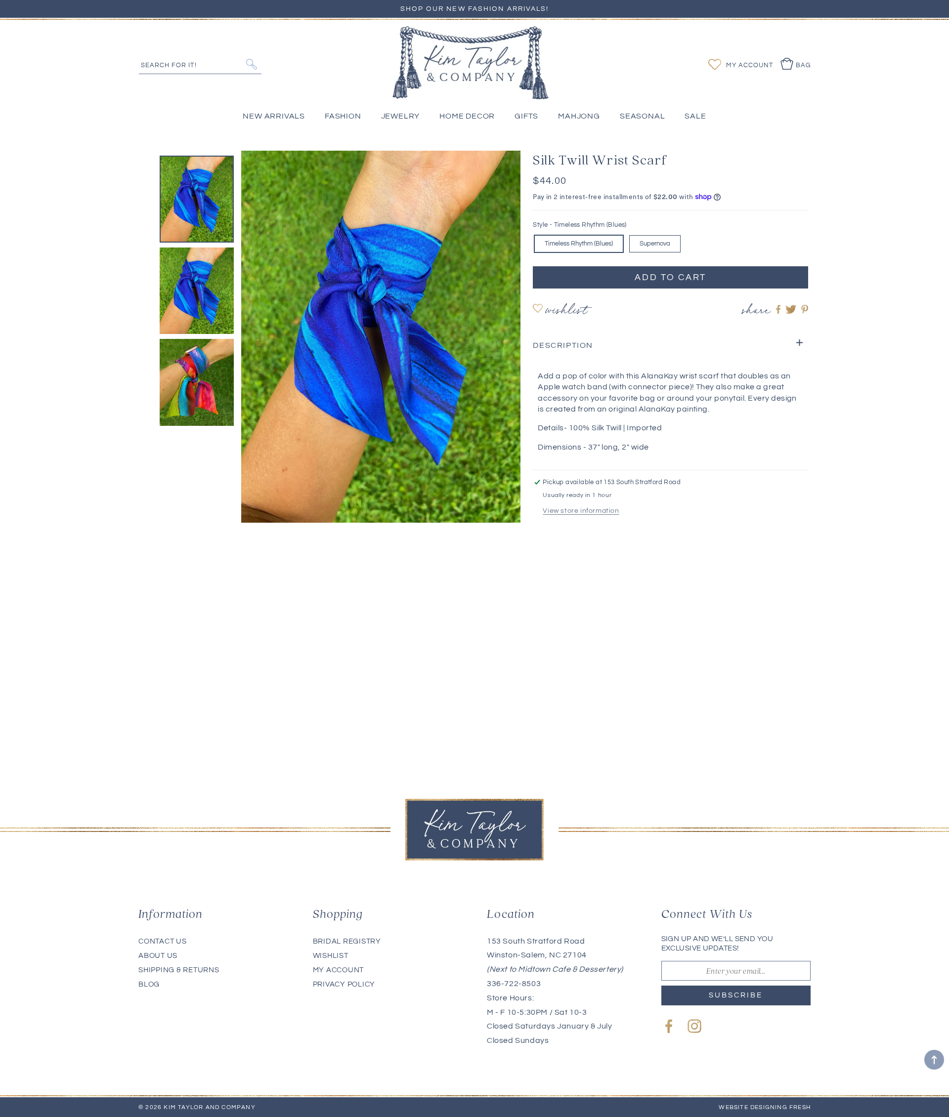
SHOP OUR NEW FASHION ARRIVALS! (474, 8)
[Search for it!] (251, 64)
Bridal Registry (347, 941)
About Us (157, 955)
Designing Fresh (780, 1107)
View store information (581, 510)
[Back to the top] (934, 1060)
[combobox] (200, 64)
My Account (338, 970)
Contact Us (162, 941)
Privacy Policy (344, 984)
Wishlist (566, 311)
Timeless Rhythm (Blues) (579, 243)
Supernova (655, 243)
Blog (149, 984)
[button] (670, 345)
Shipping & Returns (178, 970)
